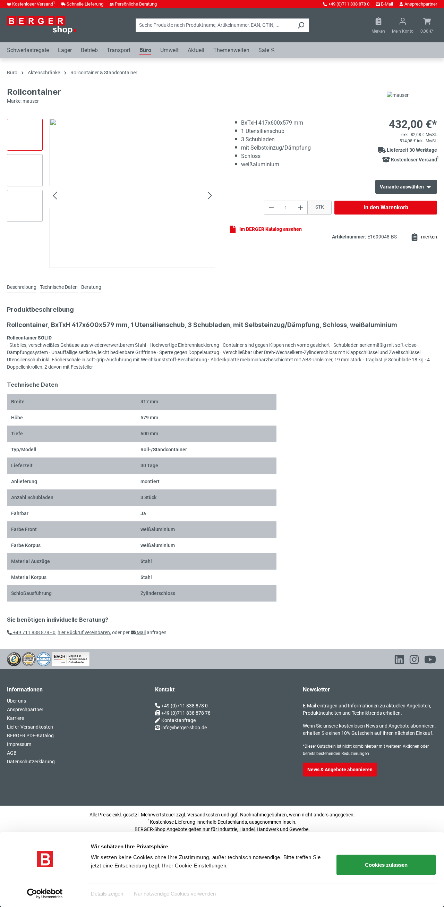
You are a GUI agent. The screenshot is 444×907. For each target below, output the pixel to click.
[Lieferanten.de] (29, 658)
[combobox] (214, 25)
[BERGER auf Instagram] (414, 661)
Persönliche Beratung (136, 4)
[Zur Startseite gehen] (41, 25)
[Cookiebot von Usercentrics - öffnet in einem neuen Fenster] (45, 893)
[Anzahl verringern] (271, 208)
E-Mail (387, 4)
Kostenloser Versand (33, 4)
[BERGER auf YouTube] (430, 661)
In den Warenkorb (386, 207)
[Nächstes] (210, 196)
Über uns (16, 701)
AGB (12, 753)
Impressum (19, 744)
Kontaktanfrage (178, 720)
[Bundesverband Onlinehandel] (70, 658)
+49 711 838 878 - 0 (34, 632)
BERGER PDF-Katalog (30, 735)
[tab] (21, 287)
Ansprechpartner (420, 4)
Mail (141, 632)
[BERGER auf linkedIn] (399, 661)
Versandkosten (203, 814)
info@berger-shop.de (184, 727)
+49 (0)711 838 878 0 (348, 4)
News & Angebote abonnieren (340, 769)
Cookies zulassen (386, 865)
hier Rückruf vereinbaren (84, 632)
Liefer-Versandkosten (30, 727)
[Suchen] (301, 25)
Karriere (15, 718)
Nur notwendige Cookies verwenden (175, 893)
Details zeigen (107, 893)
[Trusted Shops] (14, 658)
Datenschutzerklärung (31, 761)
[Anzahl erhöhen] (300, 208)
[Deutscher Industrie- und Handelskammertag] (44, 658)
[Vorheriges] (55, 196)
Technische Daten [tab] (59, 287)
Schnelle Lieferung (85, 4)
